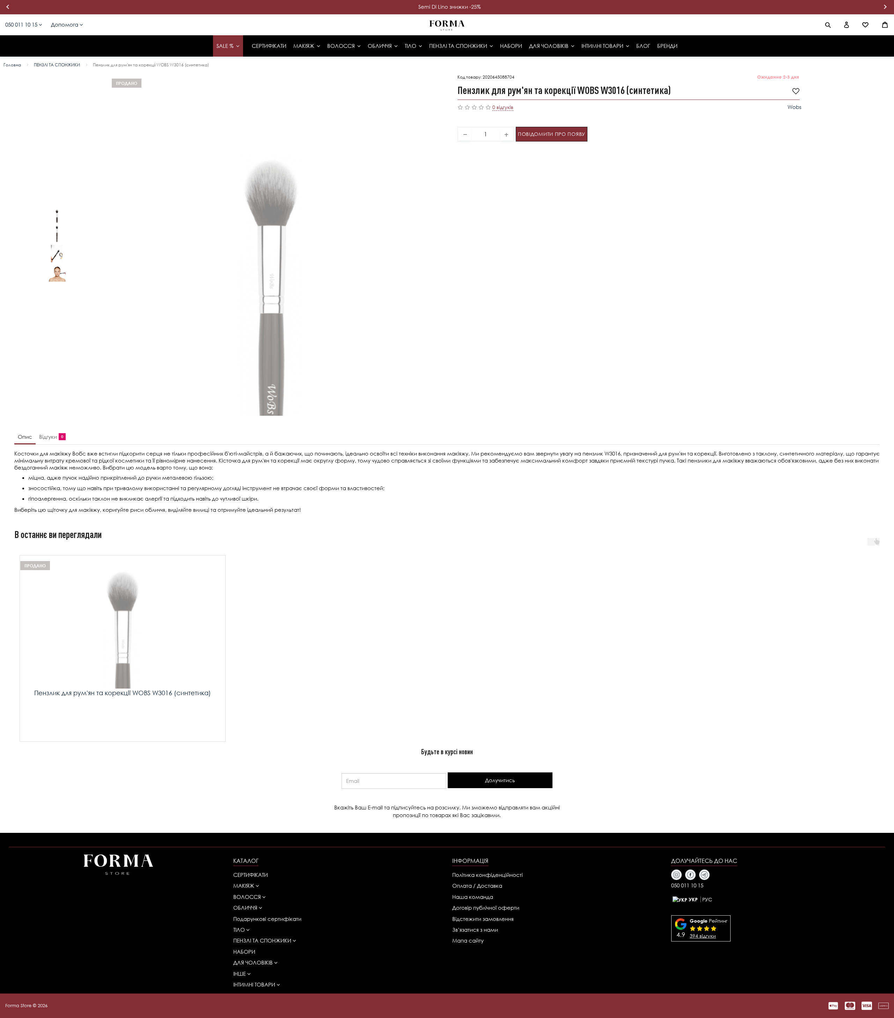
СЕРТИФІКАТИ (250, 874)
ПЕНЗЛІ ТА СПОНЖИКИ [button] (263, 940)
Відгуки (49, 436)
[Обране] (865, 25)
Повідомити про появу (551, 133)
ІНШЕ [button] (240, 973)
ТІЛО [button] (239, 929)
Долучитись (500, 780)
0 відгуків (502, 107)
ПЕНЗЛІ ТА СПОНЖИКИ (57, 65)
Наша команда (472, 896)
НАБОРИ (244, 951)
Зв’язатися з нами (475, 929)
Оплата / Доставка (477, 885)
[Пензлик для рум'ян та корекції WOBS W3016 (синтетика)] (57, 214)
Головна (12, 65)
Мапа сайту (468, 940)
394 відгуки (703, 935)
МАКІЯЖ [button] (244, 885)
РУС (707, 899)
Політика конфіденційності (487, 874)
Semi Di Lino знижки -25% (449, 6)
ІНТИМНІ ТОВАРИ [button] (255, 984)
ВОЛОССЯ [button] (247, 896)
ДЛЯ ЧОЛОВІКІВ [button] (253, 962)
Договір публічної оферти (485, 907)
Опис (25, 436)
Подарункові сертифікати (267, 918)
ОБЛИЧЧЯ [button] (246, 907)
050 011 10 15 (22, 24)
